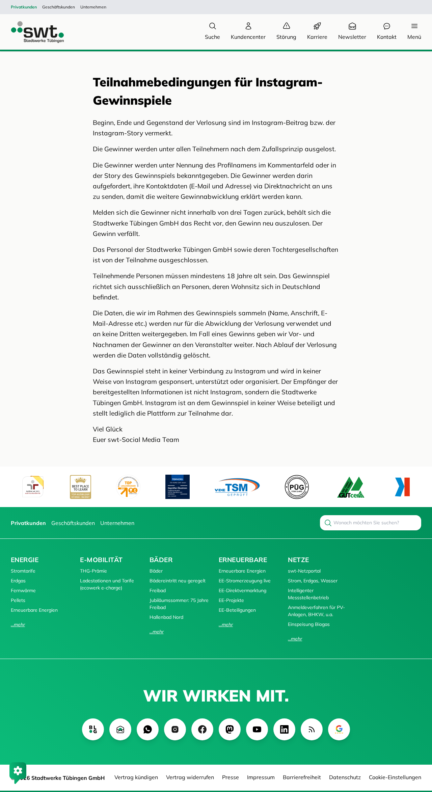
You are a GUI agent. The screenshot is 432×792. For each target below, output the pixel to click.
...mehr (18, 625)
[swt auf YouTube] (257, 729)
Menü (414, 36)
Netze (298, 560)
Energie (24, 560)
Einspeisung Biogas (309, 624)
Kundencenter (248, 36)
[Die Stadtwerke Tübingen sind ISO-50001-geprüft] (351, 487)
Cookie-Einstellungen (395, 777)
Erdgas (18, 581)
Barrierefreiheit (302, 777)
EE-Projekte (231, 600)
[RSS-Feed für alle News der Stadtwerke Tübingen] (312, 729)
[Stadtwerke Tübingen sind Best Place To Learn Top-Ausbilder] (80, 487)
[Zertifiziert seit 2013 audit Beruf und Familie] (33, 487)
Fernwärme (23, 590)
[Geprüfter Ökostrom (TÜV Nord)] (177, 487)
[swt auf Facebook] (202, 729)
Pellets (18, 600)
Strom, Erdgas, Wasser (313, 581)
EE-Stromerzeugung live (245, 581)
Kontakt (387, 36)
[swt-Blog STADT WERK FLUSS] (93, 729)
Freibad (158, 590)
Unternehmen (93, 6)
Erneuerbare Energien (34, 610)
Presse (230, 777)
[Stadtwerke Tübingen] (31, 32)
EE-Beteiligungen (237, 610)
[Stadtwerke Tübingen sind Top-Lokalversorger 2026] (128, 487)
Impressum (261, 777)
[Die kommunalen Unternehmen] (402, 487)
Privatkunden (24, 6)
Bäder (161, 560)
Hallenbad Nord (166, 617)
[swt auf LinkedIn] (284, 729)
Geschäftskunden (58, 6)
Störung (286, 36)
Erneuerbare (243, 560)
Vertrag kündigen (136, 777)
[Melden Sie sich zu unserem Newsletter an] (120, 729)
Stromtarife (23, 571)
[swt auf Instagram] (175, 729)
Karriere (317, 36)
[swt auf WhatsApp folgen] (148, 729)
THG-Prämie (93, 571)
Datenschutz (345, 777)
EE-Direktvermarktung (242, 590)
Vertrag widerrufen (190, 777)
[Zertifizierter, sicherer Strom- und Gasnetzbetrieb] (297, 487)
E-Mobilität (101, 560)
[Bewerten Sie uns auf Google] (339, 729)
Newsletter (352, 36)
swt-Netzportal (304, 571)
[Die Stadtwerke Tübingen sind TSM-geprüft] (237, 487)
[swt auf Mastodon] (230, 729)
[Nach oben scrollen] (417, 750)
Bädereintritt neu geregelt (178, 581)
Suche (212, 36)
